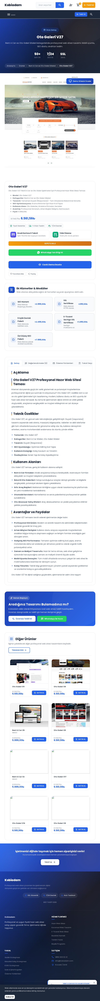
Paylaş (32, 274)
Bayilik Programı (58, 944)
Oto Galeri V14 (18, 823)
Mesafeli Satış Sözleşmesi (15, 961)
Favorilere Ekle (17, 274)
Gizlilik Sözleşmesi (12, 957)
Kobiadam (12, 880)
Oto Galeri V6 (60, 686)
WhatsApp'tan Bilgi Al (52, 252)
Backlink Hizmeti (58, 935)
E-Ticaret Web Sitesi (60, 931)
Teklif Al (89, 5)
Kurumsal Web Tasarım (61, 927)
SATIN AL (39, 693)
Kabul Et (10, 997)
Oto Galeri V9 (60, 823)
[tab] (15, 363)
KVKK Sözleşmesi (12, 965)
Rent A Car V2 (18, 776)
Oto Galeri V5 (60, 730)
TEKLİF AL (50, 862)
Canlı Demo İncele (50, 264)
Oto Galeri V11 (18, 686)
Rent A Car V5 (18, 730)
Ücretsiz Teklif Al (22, 618)
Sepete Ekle (50, 243)
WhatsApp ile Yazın (52, 618)
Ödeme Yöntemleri (13, 973)
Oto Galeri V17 (60, 776)
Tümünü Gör (19, 650)
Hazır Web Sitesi (58, 923)
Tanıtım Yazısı (57, 940)
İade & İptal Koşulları (13, 969)
